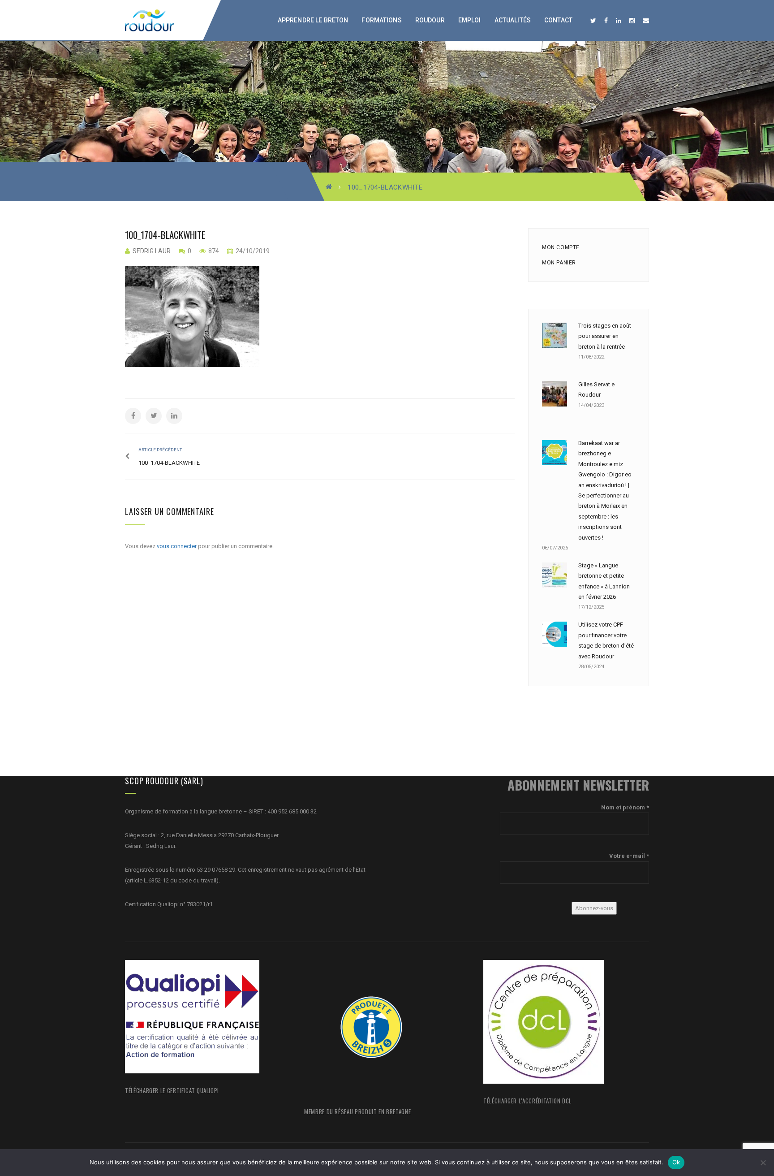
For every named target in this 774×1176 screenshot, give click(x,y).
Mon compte (561, 247)
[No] (762, 1162)
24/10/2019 (252, 251)
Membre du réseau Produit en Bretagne (357, 1111)
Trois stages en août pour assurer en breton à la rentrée (604, 336)
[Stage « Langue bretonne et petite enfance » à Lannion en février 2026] (554, 575)
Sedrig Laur (152, 251)
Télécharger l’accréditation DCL (527, 1100)
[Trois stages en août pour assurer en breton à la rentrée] (554, 335)
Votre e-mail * (629, 855)
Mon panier (559, 262)
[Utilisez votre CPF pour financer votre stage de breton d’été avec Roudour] (554, 634)
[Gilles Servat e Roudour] (554, 393)
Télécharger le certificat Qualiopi (172, 1090)
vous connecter (177, 546)
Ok (676, 1162)
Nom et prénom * (625, 807)
